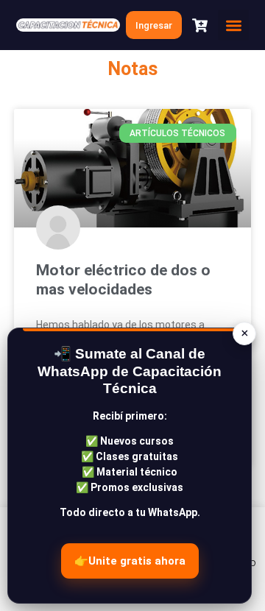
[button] (233, 25)
